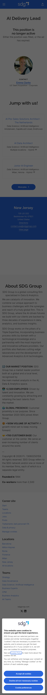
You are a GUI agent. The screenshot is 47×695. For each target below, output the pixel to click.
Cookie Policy (16, 653)
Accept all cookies (23, 674)
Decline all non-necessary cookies (23, 681)
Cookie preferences (23, 688)
